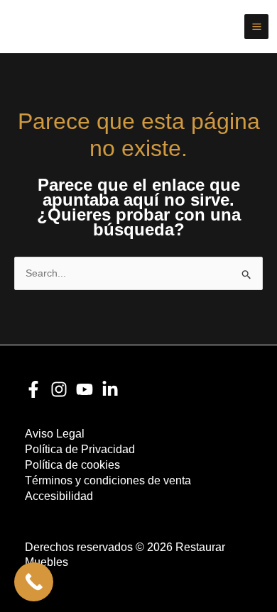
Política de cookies (72, 465)
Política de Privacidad (80, 449)
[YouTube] (84, 389)
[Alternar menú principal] (256, 26)
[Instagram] (58, 389)
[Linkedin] (110, 389)
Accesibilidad (59, 496)
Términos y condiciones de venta (108, 480)
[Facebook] (33, 389)
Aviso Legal (55, 434)
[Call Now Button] (33, 581)
